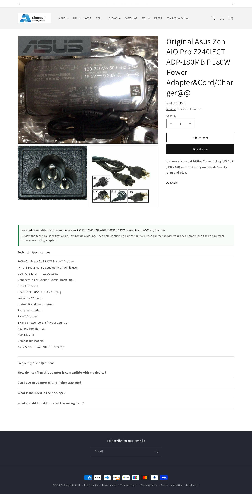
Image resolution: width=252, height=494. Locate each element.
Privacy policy (109, 484)
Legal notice (192, 484)
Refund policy (91, 484)
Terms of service (128, 484)
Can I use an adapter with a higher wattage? (49, 383)
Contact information (171, 484)
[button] (64, 18)
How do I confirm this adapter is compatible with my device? (62, 372)
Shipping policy (149, 484)
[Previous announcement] (19, 3)
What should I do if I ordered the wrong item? (51, 403)
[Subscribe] (157, 451)
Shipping (171, 108)
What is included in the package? (41, 393)
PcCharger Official (70, 485)
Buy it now (200, 149)
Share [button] (174, 183)
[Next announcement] (233, 3)
